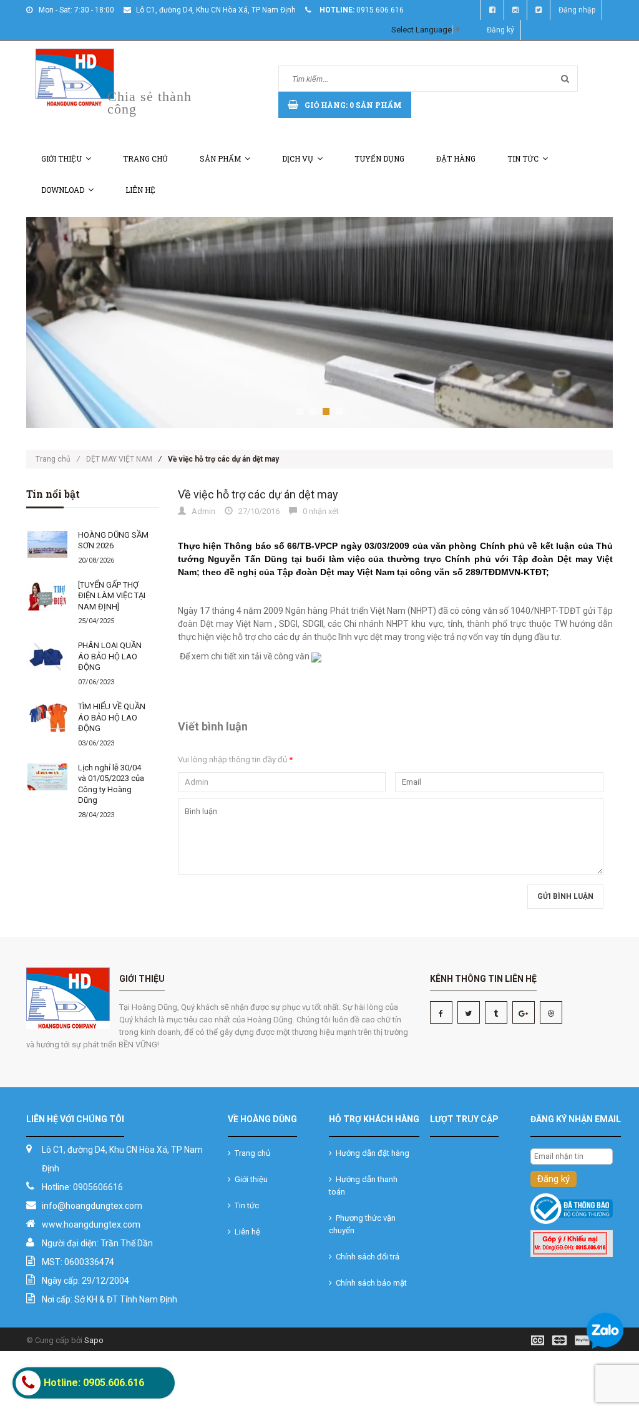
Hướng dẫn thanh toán (363, 1185)
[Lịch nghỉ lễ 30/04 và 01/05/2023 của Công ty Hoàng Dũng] (47, 777)
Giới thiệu (61, 158)
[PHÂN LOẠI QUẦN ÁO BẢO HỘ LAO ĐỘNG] (47, 656)
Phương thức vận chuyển (362, 1224)
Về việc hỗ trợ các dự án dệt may (258, 494)
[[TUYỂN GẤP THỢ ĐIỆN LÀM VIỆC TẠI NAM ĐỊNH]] (47, 595)
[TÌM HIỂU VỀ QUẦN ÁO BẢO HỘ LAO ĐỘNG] (47, 717)
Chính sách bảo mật (369, 1282)
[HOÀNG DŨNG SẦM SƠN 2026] (47, 544)
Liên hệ (140, 190)
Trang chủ (145, 158)
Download (62, 190)
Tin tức (523, 158)
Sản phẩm (220, 158)
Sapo (94, 1340)
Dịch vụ (297, 158)
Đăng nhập (577, 10)
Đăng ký (500, 30)
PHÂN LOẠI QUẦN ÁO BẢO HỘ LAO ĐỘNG (110, 656)
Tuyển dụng (379, 158)
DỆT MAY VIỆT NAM (119, 459)
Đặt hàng (456, 158)
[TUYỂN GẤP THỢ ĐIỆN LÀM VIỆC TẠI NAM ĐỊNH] (111, 595)
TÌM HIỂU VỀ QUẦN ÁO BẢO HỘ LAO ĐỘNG (111, 717)
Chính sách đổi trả (365, 1256)
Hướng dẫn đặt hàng (370, 1153)
